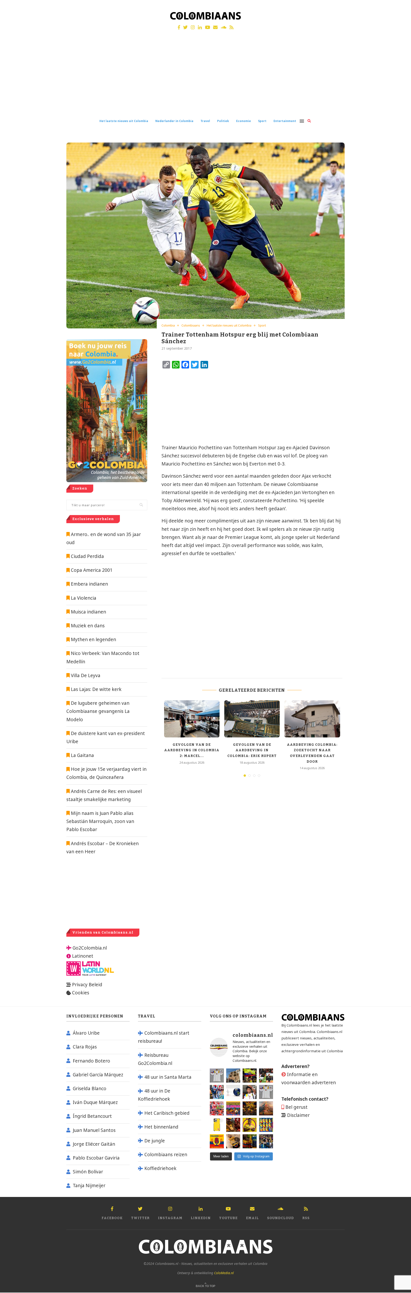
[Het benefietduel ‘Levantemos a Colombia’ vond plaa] (250, 1075)
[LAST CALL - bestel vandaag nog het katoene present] (250, 1092)
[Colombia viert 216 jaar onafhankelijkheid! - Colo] (233, 1108)
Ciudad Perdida (87, 556)
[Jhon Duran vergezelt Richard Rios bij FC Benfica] (217, 1108)
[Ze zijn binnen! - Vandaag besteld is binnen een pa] (217, 1075)
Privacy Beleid (87, 984)
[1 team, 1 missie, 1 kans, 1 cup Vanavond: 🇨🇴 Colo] (266, 1108)
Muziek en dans (88, 626)
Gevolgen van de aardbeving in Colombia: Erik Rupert (252, 750)
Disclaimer (298, 1115)
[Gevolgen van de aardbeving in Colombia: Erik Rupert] (252, 718)
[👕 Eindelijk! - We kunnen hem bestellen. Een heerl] (266, 1092)
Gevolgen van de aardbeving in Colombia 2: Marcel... (191, 750)
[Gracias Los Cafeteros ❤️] (250, 1108)
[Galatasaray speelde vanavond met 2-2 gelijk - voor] (266, 1075)
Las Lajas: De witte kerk (96, 689)
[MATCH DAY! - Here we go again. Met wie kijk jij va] (250, 1141)
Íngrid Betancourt (92, 1116)
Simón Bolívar (88, 1172)
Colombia (168, 325)
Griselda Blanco (89, 1088)
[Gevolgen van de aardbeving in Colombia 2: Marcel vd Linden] (192, 718)
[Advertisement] (205, 78)
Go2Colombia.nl (90, 948)
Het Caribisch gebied (167, 1113)
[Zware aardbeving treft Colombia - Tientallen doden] (233, 1092)
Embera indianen (89, 584)
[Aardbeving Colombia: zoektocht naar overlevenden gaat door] (312, 718)
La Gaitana (82, 755)
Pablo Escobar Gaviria (96, 1158)
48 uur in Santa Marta (167, 1077)
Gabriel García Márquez (98, 1075)
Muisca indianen (88, 612)
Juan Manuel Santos (94, 1130)
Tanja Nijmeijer (89, 1185)
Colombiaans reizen (165, 1154)
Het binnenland (161, 1127)
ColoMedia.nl (224, 1273)
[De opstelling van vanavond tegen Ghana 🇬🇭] (266, 1125)
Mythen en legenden (93, 639)
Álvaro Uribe (86, 1033)
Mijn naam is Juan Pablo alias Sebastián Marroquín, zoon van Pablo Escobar (100, 821)
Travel (205, 121)
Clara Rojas (85, 1047)
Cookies (80, 993)
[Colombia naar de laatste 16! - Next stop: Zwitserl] (250, 1125)
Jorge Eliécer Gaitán (94, 1144)
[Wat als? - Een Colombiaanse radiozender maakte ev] (266, 1141)
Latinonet (82, 956)
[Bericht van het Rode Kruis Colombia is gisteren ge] (217, 1092)
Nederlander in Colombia (174, 121)
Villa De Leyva (85, 675)
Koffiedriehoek (160, 1168)
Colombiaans (190, 325)
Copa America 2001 (92, 570)
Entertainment (285, 121)
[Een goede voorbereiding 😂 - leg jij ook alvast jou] (233, 1141)
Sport (262, 121)
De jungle (154, 1141)
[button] (401, 7)
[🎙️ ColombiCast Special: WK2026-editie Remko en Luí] (217, 1141)
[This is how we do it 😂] (233, 1125)
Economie (243, 121)
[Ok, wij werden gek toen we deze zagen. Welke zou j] (217, 1125)
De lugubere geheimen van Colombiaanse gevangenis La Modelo (98, 711)
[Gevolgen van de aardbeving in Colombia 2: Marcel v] (233, 1075)
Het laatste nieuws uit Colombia (123, 121)
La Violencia (83, 598)
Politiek (223, 121)
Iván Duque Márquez (95, 1102)
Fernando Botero (91, 1061)
